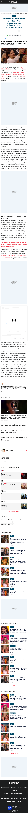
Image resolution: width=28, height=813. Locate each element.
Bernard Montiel (4, 519)
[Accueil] (13, 2)
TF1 (4, 470)
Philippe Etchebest (11, 519)
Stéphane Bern (4, 524)
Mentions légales (13, 790)
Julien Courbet (9, 522)
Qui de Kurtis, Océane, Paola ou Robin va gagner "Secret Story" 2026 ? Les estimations (18, 583)
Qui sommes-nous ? (21, 787)
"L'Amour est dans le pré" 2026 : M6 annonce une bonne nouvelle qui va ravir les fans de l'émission (17, 552)
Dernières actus (6, 13)
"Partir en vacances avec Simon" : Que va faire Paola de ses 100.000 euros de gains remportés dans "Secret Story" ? (18, 640)
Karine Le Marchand (20, 519)
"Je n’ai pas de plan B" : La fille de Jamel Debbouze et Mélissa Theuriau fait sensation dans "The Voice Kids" (18, 631)
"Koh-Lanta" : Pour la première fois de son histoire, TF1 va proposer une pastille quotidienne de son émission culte (18, 562)
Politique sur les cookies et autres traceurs (13, 793)
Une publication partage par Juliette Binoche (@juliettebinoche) (15, 338)
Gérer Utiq (9, 801)
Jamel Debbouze (16, 72)
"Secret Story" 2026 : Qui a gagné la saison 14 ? (18, 591)
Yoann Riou (3, 522)
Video (11, 13)
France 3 (4, 491)
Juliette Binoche (9, 450)
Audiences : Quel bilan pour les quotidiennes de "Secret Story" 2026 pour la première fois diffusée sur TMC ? (18, 650)
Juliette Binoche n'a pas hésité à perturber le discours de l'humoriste (12, 74)
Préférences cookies (16, 801)
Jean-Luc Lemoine (17, 522)
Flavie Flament (10, 524)
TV (1, 461)
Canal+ (24, 69)
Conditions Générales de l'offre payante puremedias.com (13, 798)
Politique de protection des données (13, 796)
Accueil (2, 13)
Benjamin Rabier (9, 384)
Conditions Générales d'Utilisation (8, 787)
